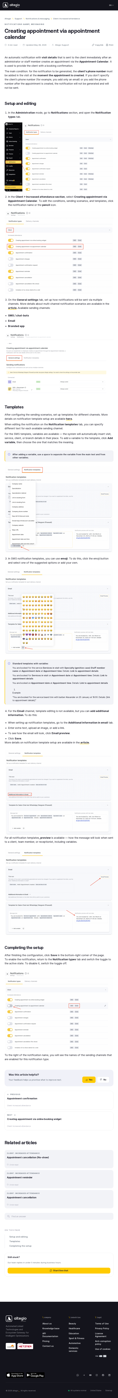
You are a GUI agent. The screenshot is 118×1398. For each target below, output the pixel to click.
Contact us (48, 1346)
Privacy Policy (102, 1328)
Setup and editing (18, 1236)
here (69, 418)
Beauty (72, 1323)
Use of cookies (102, 1349)
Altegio (8, 18)
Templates (14, 1241)
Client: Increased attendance (66, 18)
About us (47, 1323)
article (12, 307)
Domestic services (73, 1349)
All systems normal (78, 1390)
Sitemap (108, 1390)
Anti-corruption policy (103, 1342)
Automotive (75, 1343)
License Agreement (100, 1334)
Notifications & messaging (38, 18)
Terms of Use (102, 1323)
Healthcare (74, 1328)
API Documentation (50, 1334)
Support (18, 18)
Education (74, 1333)
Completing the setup (20, 1246)
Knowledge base (50, 1328)
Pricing (45, 1341)
